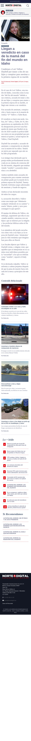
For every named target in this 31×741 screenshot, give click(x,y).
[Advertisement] (15, 556)
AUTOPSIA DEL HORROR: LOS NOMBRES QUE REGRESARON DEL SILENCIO (16, 486)
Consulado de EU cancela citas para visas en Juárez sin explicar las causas (16, 478)
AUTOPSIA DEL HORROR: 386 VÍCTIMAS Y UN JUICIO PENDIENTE (15, 518)
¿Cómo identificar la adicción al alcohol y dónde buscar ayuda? (17, 506)
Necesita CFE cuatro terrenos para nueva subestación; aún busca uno (17, 471)
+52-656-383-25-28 (9, 597)
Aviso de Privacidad (7, 603)
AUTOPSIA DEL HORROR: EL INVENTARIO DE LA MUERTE (12, 538)
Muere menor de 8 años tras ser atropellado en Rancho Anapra (16, 451)
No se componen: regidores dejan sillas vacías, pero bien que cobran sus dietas (17, 494)
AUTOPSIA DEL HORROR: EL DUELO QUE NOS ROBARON (14, 532)
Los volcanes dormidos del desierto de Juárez (15, 465)
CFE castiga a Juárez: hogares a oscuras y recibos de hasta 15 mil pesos (16, 459)
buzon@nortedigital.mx (10, 600)
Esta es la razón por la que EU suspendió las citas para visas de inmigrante (16, 445)
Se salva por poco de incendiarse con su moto (16, 500)
